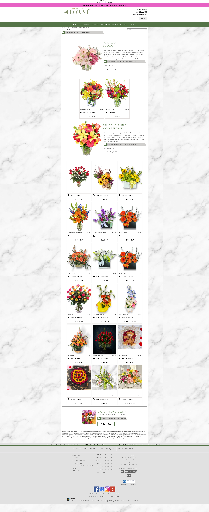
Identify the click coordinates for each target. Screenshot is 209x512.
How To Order (104, 321)
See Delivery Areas (125, 449)
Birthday (95, 25)
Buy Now (112, 69)
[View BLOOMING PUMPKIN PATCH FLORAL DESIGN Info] (104, 176)
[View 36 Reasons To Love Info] (104, 339)
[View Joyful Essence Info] (130, 377)
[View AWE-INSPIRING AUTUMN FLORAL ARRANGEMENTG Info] (79, 217)
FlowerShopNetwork (105, 500)
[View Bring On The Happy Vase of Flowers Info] (87, 138)
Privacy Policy (120, 500)
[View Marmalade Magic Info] (79, 258)
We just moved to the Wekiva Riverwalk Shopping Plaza (104, 5)
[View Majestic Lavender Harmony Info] (104, 217)
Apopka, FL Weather (95, 496)
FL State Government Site (111, 496)
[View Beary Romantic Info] (130, 337)
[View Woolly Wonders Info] (130, 299)
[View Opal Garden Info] (104, 258)
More (133, 25)
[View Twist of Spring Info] (104, 377)
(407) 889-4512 (143, 12)
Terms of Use (109, 501)
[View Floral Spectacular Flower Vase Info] (92, 94)
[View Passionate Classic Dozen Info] (79, 176)
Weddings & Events (108, 25)
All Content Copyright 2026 (88, 500)
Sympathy (122, 25)
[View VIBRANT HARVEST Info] (130, 217)
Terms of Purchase (132, 500)
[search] (146, 29)
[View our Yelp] (112, 491)
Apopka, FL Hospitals (113, 493)
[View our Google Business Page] (101, 491)
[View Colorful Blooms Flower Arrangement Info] (117, 94)
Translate (109, 2)
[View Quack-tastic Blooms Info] (104, 299)
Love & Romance (83, 25)
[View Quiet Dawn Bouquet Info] (87, 56)
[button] (143, 18)
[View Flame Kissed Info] (79, 339)
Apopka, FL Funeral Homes (97, 493)
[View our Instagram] (107, 491)
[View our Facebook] (96, 491)
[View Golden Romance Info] (79, 377)
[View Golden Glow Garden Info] (130, 176)
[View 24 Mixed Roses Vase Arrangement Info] (79, 299)
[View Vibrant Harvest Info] (130, 258)
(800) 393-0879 (143, 14)
